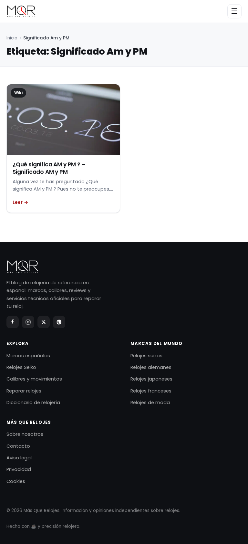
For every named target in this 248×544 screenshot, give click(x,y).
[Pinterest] (59, 322)
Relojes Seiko (21, 367)
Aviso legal (19, 458)
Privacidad (18, 469)
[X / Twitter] (43, 322)
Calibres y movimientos (34, 379)
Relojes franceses (150, 391)
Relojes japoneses (151, 379)
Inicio (11, 38)
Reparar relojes (23, 391)
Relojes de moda (150, 402)
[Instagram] (28, 322)
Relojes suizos (146, 355)
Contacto (18, 446)
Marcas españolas (28, 355)
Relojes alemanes (150, 367)
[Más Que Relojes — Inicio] (21, 11)
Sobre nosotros (24, 434)
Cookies (15, 481)
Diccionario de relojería (33, 402)
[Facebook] (12, 322)
